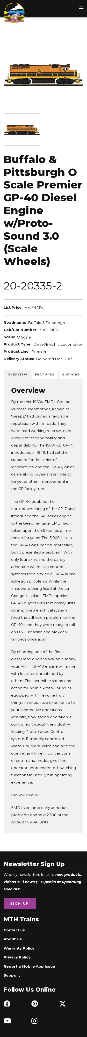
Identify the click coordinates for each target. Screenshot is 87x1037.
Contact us (14, 930)
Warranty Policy (19, 948)
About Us (13, 939)
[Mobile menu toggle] (81, 8)
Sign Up (19, 903)
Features (45, 374)
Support (71, 374)
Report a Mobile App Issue (29, 966)
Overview (17, 374)
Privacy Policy (17, 957)
